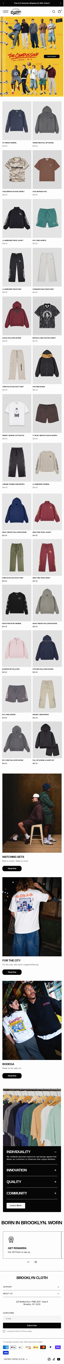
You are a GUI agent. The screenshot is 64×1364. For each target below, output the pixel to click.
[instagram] (47, 1359)
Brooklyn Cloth (18, 1342)
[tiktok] (51, 1359)
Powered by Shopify (35, 1342)
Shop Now (12, 842)
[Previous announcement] (3, 3)
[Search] (51, 11)
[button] (6, 11)
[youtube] (56, 1359)
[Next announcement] (60, 3)
